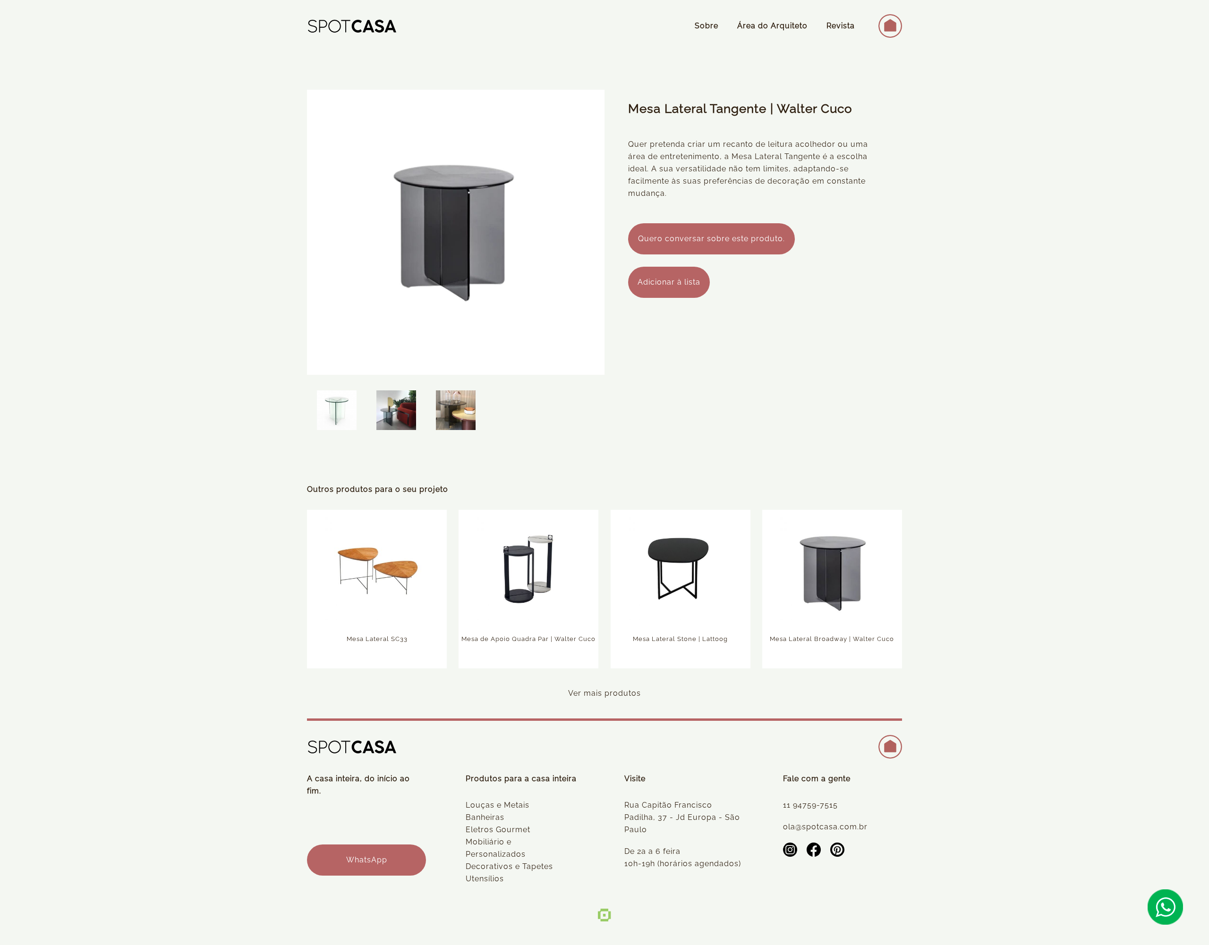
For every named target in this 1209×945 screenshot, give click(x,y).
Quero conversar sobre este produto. (711, 238)
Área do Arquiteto (772, 25)
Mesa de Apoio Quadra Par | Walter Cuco (528, 638)
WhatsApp (366, 859)
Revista (840, 25)
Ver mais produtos (604, 693)
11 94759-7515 (810, 805)
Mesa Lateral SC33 (377, 638)
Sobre (706, 25)
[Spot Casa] (352, 26)
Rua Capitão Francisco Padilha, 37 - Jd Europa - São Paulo (682, 817)
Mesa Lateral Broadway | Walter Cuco (832, 638)
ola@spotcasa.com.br (825, 826)
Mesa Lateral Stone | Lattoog (680, 638)
